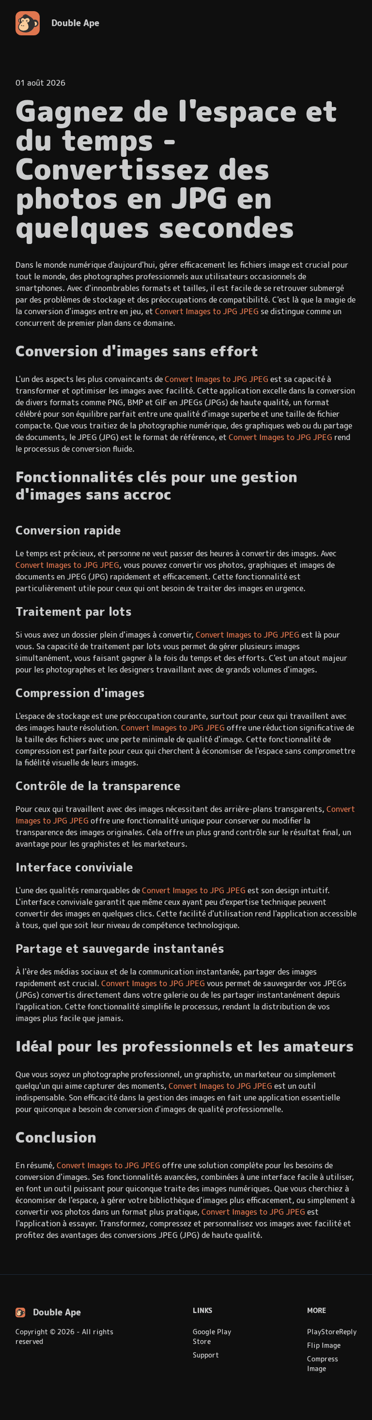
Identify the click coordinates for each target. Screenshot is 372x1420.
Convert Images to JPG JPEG (207, 311)
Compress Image (322, 1364)
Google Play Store (212, 1336)
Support (206, 1355)
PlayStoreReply (331, 1332)
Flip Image (324, 1345)
